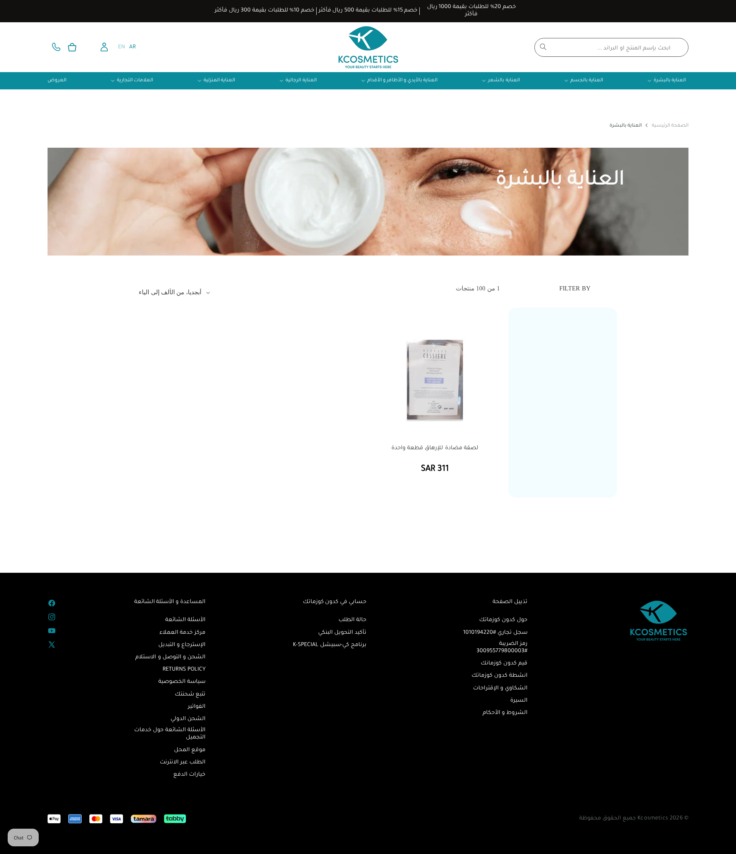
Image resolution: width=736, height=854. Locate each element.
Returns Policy (184, 670)
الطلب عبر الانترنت (182, 763)
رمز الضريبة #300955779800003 (501, 648)
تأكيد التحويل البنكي (342, 633)
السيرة (518, 701)
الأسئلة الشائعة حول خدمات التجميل (169, 734)
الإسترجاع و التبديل (181, 645)
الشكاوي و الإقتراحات (500, 689)
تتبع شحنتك (190, 695)
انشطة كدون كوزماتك (499, 676)
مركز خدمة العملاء (182, 633)
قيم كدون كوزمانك (504, 664)
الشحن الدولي (188, 719)
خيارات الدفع (189, 775)
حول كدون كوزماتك (503, 620)
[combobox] (611, 47)
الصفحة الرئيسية (670, 126)
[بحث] (543, 46)
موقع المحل (189, 750)
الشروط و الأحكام (505, 713)
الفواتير (196, 707)
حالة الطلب (352, 620)
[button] (72, 47)
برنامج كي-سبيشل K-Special (329, 645)
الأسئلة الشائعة (185, 620)
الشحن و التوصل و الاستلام (170, 658)
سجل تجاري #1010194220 (495, 633)
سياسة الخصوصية (181, 682)
